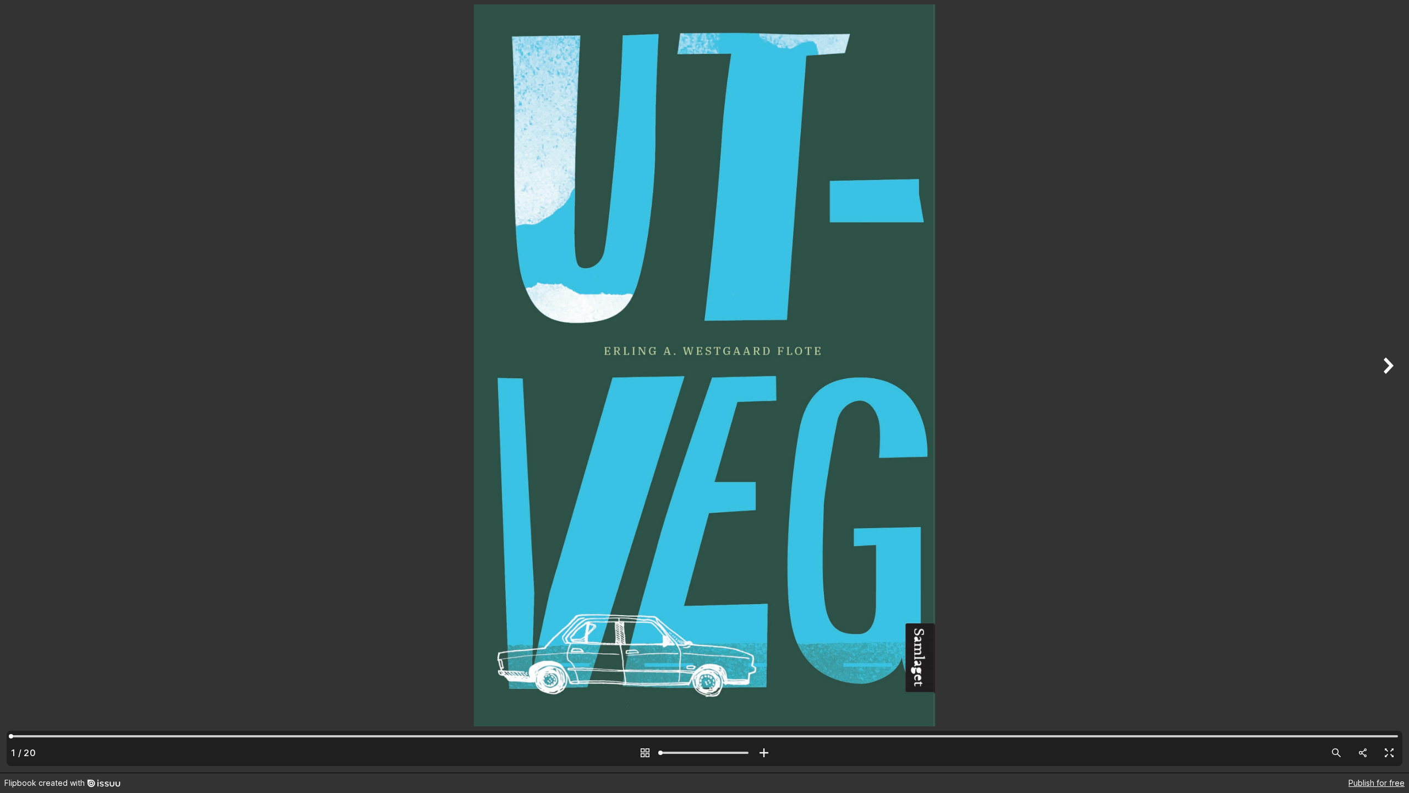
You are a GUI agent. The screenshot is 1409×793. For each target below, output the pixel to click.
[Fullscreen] (1389, 753)
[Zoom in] (764, 753)
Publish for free (1376, 782)
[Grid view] (645, 753)
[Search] (1336, 753)
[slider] (704, 752)
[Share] (1363, 753)
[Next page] (1387, 386)
